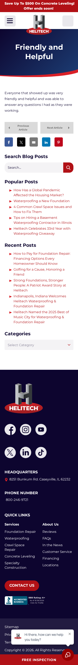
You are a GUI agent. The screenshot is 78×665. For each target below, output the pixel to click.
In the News (52, 545)
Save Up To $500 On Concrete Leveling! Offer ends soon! (39, 5)
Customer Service (57, 552)
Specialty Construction (15, 565)
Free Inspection (39, 660)
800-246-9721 (17, 500)
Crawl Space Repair (15, 547)
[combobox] (39, 345)
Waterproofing (17, 538)
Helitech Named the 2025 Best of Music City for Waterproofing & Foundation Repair (41, 317)
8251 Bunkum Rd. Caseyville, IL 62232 (39, 479)
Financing (50, 558)
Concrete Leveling (20, 556)
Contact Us (21, 585)
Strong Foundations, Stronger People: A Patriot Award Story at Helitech (40, 285)
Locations (50, 565)
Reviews (49, 532)
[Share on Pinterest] (58, 142)
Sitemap (12, 627)
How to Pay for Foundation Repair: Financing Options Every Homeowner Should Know (42, 259)
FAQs (46, 538)
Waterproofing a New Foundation (42, 201)
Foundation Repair (20, 532)
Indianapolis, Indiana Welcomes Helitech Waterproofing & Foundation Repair (40, 301)
